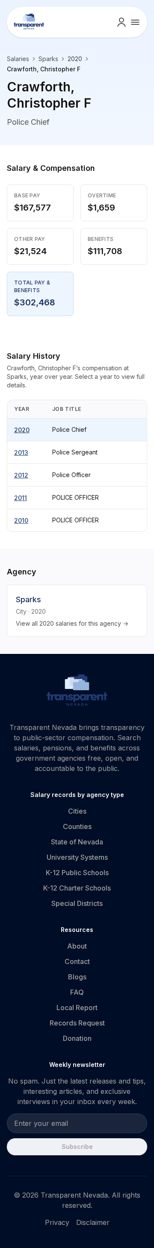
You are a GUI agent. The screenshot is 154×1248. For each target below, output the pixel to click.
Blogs (77, 977)
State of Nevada (77, 842)
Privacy (57, 1222)
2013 (21, 452)
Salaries (18, 58)
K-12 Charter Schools (77, 888)
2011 (20, 497)
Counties (77, 826)
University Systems (77, 857)
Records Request (77, 1023)
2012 (21, 475)
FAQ (77, 992)
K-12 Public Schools (77, 872)
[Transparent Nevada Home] (77, 691)
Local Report (77, 1007)
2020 (22, 430)
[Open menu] (135, 22)
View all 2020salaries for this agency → (72, 623)
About (77, 946)
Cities (77, 811)
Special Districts (77, 903)
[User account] (121, 22)
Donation (77, 1038)
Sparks (48, 58)
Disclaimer (93, 1222)
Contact (77, 961)
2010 (21, 520)
